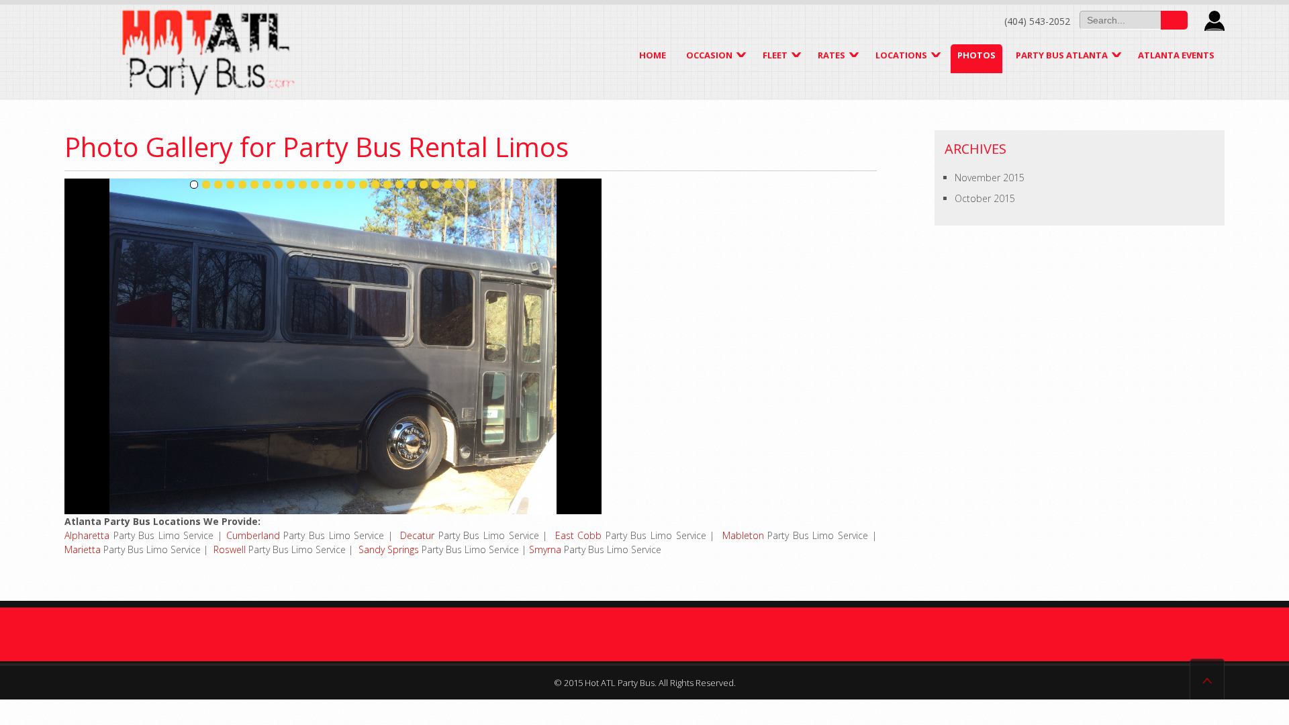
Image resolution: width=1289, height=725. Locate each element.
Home (652, 55)
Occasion (709, 55)
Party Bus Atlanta (1062, 55)
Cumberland (253, 535)
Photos (976, 55)
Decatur (417, 535)
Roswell (229, 549)
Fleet (775, 55)
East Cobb (578, 535)
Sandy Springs (389, 549)
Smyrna (545, 549)
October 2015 (985, 198)
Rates (831, 55)
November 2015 (989, 177)
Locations (901, 55)
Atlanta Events (1176, 55)
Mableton (743, 535)
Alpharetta (86, 535)
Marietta (82, 549)
